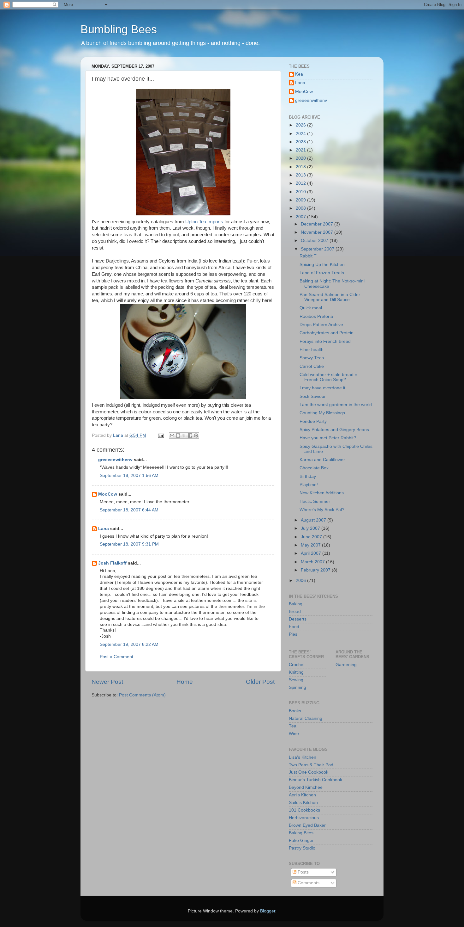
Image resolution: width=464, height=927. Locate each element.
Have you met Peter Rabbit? (328, 438)
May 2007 (311, 545)
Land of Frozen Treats (322, 272)
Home (184, 681)
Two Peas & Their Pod (311, 765)
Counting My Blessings (322, 413)
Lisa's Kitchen (302, 757)
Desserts (297, 619)
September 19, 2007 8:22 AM (129, 644)
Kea (299, 74)
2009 (301, 200)
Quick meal (311, 308)
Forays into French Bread (325, 341)
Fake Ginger (301, 840)
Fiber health (312, 349)
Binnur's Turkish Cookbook (315, 779)
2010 (301, 191)
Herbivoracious (304, 817)
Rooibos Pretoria (316, 316)
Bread (295, 611)
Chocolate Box (314, 468)
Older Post (260, 681)
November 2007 (317, 232)
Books (295, 710)
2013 (301, 175)
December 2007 (317, 224)
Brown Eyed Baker (307, 825)
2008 (301, 208)
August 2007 (314, 520)
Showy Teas (312, 357)
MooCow (107, 494)
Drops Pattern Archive (321, 324)
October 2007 (315, 240)
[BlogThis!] (178, 435)
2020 (301, 158)
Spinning (297, 687)
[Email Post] (160, 435)
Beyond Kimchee (306, 787)
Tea (292, 726)
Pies (293, 634)
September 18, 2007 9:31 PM (129, 544)
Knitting (296, 672)
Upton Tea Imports (204, 221)
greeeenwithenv (115, 459)
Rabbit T (308, 256)
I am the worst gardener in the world (336, 404)
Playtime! (309, 484)
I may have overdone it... (324, 388)
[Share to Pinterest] (196, 435)
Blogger (267, 911)
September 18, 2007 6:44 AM (129, 510)
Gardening (346, 664)
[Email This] (172, 435)
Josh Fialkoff (112, 563)
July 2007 (311, 528)
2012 (301, 183)
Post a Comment (116, 656)
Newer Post (107, 681)
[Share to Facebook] (190, 435)
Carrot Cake (312, 366)
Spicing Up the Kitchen (322, 264)
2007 (301, 216)
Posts (302, 872)
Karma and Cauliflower (322, 459)
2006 (301, 580)
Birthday (308, 476)
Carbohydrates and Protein (327, 333)
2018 (301, 166)
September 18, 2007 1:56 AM (129, 475)
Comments (307, 883)
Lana (103, 528)
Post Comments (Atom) (142, 695)
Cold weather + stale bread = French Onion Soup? (328, 377)
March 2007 (313, 561)
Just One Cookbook (308, 772)
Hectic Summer (315, 501)
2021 (301, 150)
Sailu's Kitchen (303, 802)
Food (294, 626)
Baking (295, 604)
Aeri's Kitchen (302, 795)
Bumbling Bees (118, 29)
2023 (301, 141)
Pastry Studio (302, 848)
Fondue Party (313, 421)
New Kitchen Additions (322, 493)
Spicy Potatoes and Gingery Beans (334, 429)
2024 (301, 133)
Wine (294, 733)
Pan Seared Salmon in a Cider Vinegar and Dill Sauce (330, 297)
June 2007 (312, 537)
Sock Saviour (313, 396)
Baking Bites (301, 833)
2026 (301, 125)
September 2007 (318, 249)
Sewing (296, 679)
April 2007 (311, 553)
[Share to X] (184, 435)
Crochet (297, 664)
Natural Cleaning (305, 718)
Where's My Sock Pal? (322, 509)
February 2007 (316, 570)
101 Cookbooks (304, 810)
